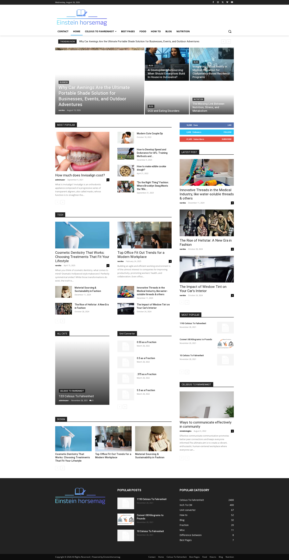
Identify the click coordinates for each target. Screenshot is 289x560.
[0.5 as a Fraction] (125, 362)
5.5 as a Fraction (146, 390)
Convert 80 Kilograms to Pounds (196, 339)
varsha (58, 265)
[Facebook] (213, 2)
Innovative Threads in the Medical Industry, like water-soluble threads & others (152, 291)
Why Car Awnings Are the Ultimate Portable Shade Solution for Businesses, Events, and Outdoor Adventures (139, 41)
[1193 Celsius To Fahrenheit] (225, 327)
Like (229, 125)
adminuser (60, 179)
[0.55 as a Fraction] (125, 346)
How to (213, 556)
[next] (229, 41)
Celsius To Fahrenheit (72, 391)
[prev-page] (57, 202)
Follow (227, 132)
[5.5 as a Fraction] (125, 394)
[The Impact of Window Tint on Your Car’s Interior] (125, 309)
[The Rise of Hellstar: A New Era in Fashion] (63, 309)
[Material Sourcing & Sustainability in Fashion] (63, 292)
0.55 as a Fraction (146, 342)
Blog (151, 65)
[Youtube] (232, 2)
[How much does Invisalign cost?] (82, 151)
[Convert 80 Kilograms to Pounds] (225, 343)
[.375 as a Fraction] (125, 378)
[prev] (223, 41)
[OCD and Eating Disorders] (167, 97)
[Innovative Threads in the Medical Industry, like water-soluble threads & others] (125, 292)
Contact (152, 556)
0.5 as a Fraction (146, 358)
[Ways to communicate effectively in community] (207, 404)
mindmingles (185, 431)
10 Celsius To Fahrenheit (192, 355)
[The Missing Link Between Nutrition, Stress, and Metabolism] (212, 97)
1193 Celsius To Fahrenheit (193, 323)
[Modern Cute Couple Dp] (125, 138)
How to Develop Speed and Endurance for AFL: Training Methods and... (152, 153)
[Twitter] (223, 2)
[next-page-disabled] (187, 458)
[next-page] (63, 202)
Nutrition (198, 99)
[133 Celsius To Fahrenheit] (82, 372)
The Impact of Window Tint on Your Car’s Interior (203, 289)
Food (204, 556)
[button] (230, 31)
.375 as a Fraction (146, 374)
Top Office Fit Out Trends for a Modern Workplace (140, 255)
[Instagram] (218, 2)
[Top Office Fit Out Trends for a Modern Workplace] (144, 235)
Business (64, 82)
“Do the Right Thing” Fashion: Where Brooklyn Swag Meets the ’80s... (153, 185)
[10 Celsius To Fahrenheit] (225, 360)
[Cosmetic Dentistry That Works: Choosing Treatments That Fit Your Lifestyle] (82, 235)
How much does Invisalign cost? (80, 175)
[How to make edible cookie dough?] (125, 170)
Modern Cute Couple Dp (150, 133)
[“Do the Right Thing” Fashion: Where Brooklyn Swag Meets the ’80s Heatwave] (125, 186)
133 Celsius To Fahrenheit (76, 396)
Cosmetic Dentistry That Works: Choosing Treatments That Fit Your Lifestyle (82, 257)
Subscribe (226, 139)
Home (161, 556)
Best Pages (194, 556)
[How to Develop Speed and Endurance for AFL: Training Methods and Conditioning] (125, 154)
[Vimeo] (227, 2)
